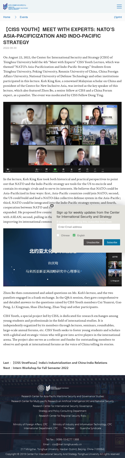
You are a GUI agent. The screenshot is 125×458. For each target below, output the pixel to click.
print (119, 17)
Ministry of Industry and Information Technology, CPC (82, 424)
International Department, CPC (41, 428)
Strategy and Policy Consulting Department (62, 410)
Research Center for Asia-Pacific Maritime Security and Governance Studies (62, 396)
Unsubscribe (93, 242)
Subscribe (112, 242)
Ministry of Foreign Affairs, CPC (30, 424)
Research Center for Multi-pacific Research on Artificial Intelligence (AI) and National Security (62, 401)
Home (6, 17)
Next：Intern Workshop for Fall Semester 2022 (36, 368)
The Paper (68, 428)
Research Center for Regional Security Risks (62, 415)
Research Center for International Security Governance (62, 406)
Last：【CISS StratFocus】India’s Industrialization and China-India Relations (55, 362)
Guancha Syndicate (90, 428)
